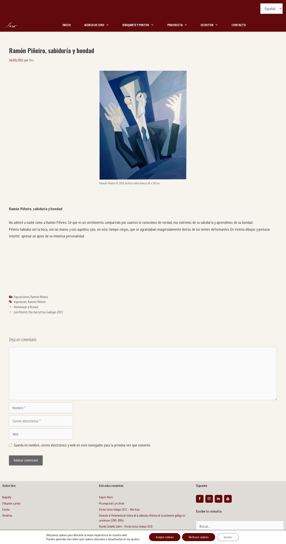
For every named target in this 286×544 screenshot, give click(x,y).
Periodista (175, 25)
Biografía (6, 497)
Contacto (238, 25)
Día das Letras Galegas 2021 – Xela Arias (119, 509)
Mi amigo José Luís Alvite (111, 503)
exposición (20, 301)
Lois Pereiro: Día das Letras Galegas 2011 (38, 312)
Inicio (67, 25)
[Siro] (11, 25)
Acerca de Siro (94, 25)
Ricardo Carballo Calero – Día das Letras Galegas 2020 (126, 526)
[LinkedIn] (218, 499)
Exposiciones (21, 297)
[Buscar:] (240, 527)
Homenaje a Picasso (26, 307)
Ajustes (228, 537)
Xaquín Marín (106, 497)
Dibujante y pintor (135, 25)
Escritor (207, 25)
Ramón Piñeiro (39, 297)
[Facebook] (200, 499)
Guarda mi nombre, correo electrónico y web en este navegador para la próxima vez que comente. (82, 445)
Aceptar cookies (165, 537)
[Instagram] (209, 499)
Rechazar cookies (198, 537)
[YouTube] (228, 499)
